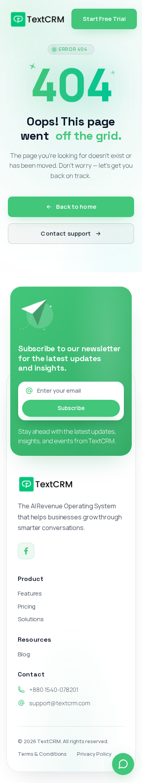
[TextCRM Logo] (37, 19)
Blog (24, 654)
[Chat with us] (123, 764)
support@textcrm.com (59, 703)
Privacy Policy (94, 753)
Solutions (31, 619)
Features (30, 594)
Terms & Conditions (42, 753)
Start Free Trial (104, 19)
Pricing (27, 607)
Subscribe (71, 408)
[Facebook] (26, 551)
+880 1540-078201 (53, 690)
